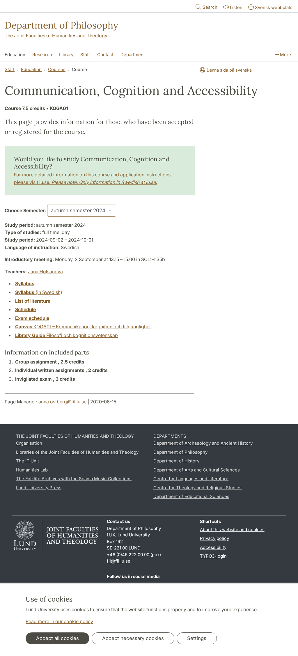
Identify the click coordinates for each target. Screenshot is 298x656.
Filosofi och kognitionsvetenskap (66, 335)
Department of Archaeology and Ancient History (203, 443)
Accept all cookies (57, 638)
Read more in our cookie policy (59, 621)
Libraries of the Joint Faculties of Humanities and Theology (77, 452)
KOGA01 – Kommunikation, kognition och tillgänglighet (83, 326)
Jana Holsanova (45, 271)
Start (10, 69)
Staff (85, 54)
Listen (236, 7)
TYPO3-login (213, 556)
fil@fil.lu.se (118, 561)
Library (66, 54)
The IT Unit (27, 461)
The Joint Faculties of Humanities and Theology (56, 35)
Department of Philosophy (61, 25)
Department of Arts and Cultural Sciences (196, 470)
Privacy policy (214, 538)
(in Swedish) (38, 292)
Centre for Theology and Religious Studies (197, 487)
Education (15, 54)
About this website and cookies (232, 529)
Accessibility (213, 547)
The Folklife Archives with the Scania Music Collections (74, 478)
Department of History (176, 461)
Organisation (29, 443)
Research (42, 54)
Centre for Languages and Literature (190, 478)
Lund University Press (38, 487)
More (285, 54)
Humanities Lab (32, 470)
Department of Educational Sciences (191, 496)
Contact (105, 54)
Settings (196, 638)
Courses (56, 69)
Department (132, 54)
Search (210, 7)
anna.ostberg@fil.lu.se (62, 402)
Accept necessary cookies (133, 638)
